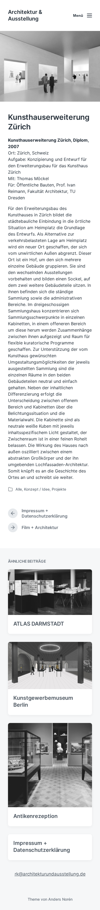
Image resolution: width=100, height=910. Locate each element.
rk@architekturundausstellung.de (50, 874)
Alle (18, 489)
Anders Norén (60, 899)
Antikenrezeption (35, 816)
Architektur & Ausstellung (25, 15)
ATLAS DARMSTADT (38, 624)
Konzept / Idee (37, 489)
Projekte (59, 489)
